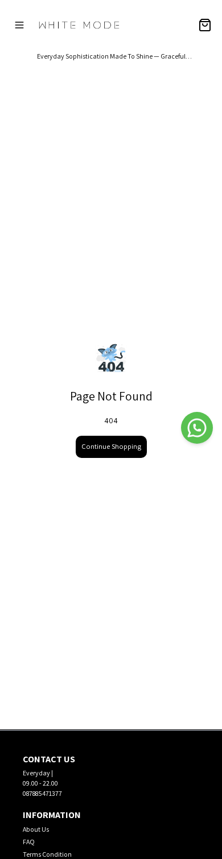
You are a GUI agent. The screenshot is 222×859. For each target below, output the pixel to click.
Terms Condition (47, 854)
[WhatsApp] (197, 428)
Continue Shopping (111, 446)
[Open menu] (19, 25)
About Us (36, 829)
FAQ (29, 841)
